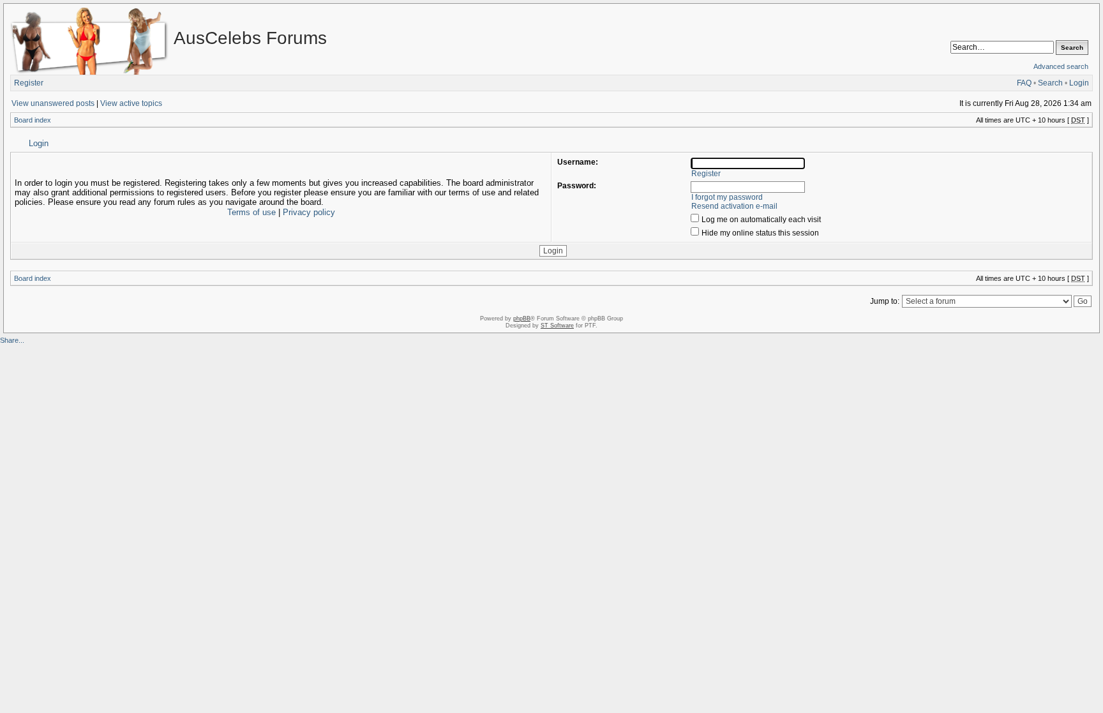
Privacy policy (309, 212)
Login (1079, 83)
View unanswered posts (52, 103)
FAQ (1024, 83)
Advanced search (1060, 66)
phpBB (521, 318)
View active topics (131, 103)
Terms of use (251, 212)
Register (28, 83)
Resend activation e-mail (734, 206)
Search (1050, 83)
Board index (32, 120)
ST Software (557, 325)
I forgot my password (727, 197)
